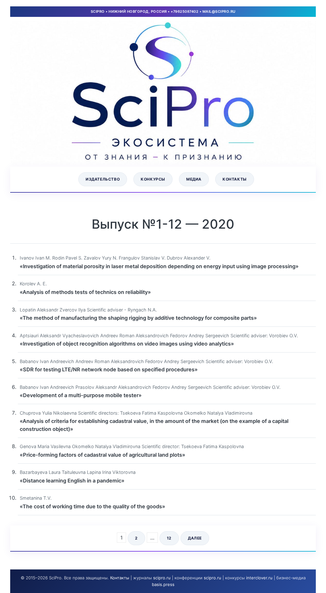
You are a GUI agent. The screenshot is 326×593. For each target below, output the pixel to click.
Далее (195, 538)
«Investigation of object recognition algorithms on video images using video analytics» (127, 343)
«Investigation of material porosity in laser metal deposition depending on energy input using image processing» (159, 266)
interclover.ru (259, 577)
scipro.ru (162, 577)
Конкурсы (153, 179)
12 (169, 538)
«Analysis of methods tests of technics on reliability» (85, 292)
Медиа (194, 179)
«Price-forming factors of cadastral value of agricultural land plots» (102, 455)
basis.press (163, 584)
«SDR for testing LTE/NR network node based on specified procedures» (109, 369)
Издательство (103, 179)
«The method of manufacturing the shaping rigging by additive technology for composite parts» (138, 318)
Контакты (235, 179)
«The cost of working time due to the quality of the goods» (92, 506)
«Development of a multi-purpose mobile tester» (81, 395)
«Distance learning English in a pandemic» (72, 480)
